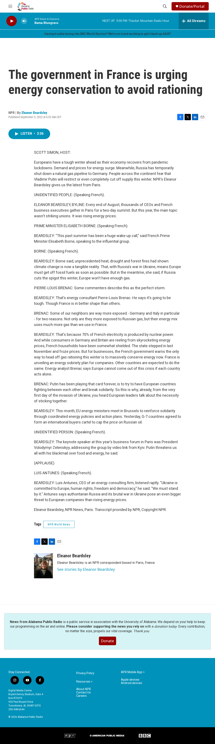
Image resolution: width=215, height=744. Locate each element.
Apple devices (130, 679)
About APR (83, 689)
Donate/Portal (192, 6)
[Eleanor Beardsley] (43, 565)
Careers (81, 695)
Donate (107, 640)
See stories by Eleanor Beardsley (86, 569)
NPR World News (59, 524)
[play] (11, 21)
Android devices (131, 683)
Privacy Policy (85, 673)
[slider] (30, 21)
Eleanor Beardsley (34, 113)
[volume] (24, 21)
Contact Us (83, 692)
